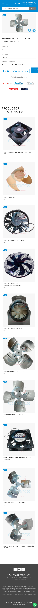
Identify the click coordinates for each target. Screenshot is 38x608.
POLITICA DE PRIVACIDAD (25, 577)
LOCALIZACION (14, 576)
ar (15, 3)
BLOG (29, 574)
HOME (8, 574)
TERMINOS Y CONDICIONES (19, 579)
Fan (4, 156)
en (19, 3)
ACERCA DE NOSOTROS (19, 574)
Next (34, 30)
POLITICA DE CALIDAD (12, 577)
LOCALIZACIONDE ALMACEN (27, 3)
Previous (29, 30)
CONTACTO (24, 576)
